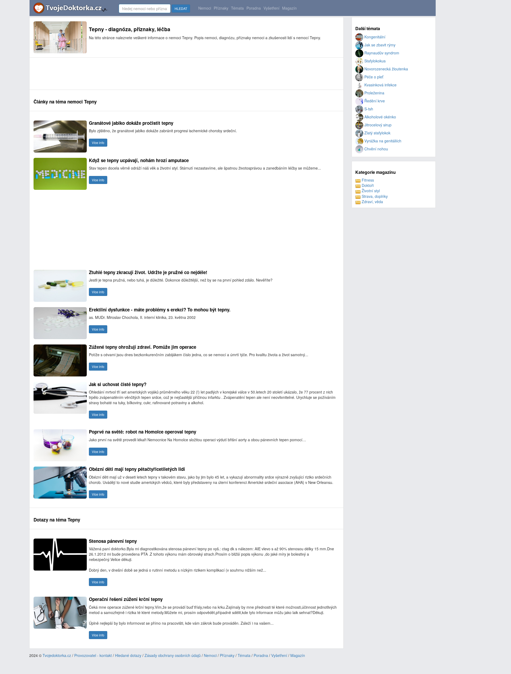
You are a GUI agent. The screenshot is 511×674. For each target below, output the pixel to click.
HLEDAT (181, 8)
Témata (237, 8)
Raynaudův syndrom (381, 52)
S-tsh (368, 108)
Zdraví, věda (372, 201)
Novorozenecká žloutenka (385, 68)
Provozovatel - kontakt (93, 655)
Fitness (367, 180)
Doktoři (367, 185)
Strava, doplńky (374, 196)
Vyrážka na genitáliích (382, 140)
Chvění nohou (375, 148)
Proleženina (373, 92)
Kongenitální (374, 36)
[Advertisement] (130, 74)
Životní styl (370, 190)
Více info (98, 142)
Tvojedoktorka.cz (57, 655)
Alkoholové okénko (379, 116)
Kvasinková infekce (380, 84)
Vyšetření (271, 8)
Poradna (253, 8)
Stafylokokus (374, 60)
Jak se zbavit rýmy (379, 44)
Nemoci (204, 8)
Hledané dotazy (128, 655)
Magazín (289, 8)
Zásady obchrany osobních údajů (173, 655)
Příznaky (221, 8)
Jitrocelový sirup (377, 124)
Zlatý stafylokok (376, 132)
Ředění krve (374, 100)
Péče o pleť (373, 76)
